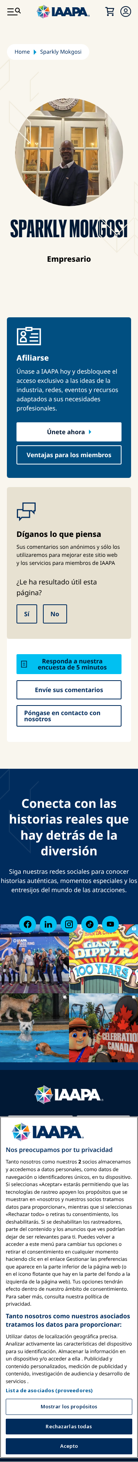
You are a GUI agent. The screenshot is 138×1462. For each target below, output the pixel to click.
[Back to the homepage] (69, 1094)
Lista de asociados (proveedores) (49, 1390)
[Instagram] (69, 924)
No (55, 614)
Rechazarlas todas (69, 1426)
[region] (69, 1287)
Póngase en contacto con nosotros (62, 716)
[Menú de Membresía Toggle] (125, 11)
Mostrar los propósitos (69, 1406)
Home (22, 52)
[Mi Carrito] (109, 11)
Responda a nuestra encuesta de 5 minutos (72, 664)
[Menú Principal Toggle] (14, 11)
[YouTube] (110, 924)
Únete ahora (66, 432)
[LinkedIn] (48, 924)
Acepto (69, 1445)
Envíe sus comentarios (69, 690)
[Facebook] (27, 924)
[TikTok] (89, 924)
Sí (27, 614)
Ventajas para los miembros (69, 455)
